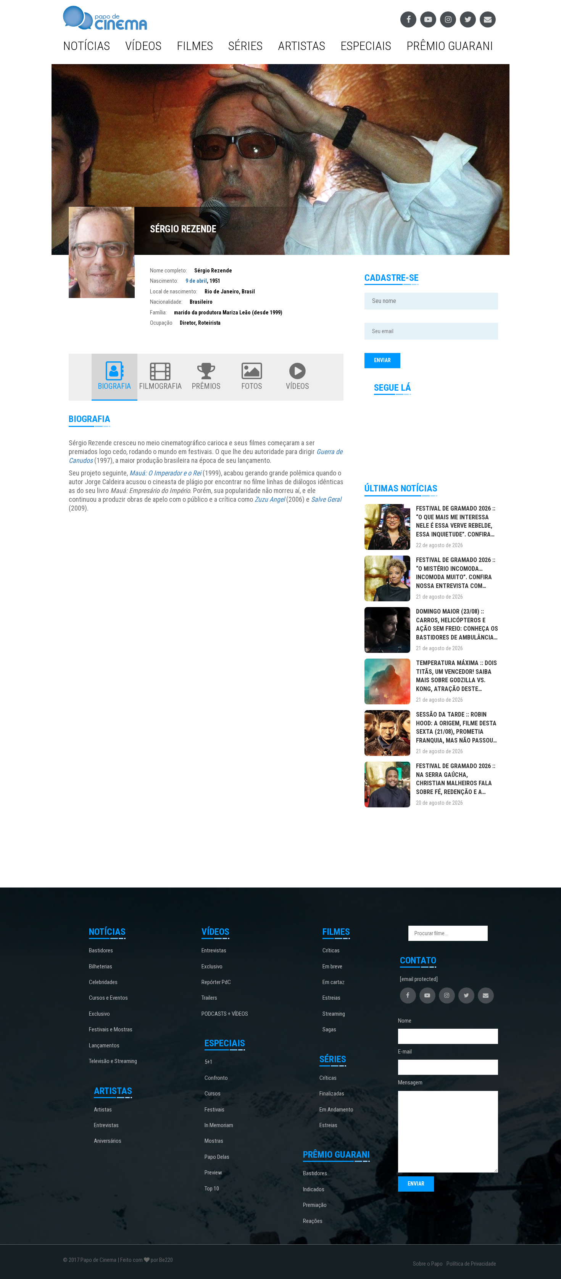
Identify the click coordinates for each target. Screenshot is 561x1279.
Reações (312, 1221)
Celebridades (103, 982)
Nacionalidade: (166, 301)
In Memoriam (219, 1125)
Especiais (365, 46)
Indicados (313, 1189)
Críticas (331, 950)
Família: (158, 312)
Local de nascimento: (173, 291)
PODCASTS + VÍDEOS (225, 1013)
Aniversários (107, 1140)
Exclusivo (99, 1013)
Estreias (331, 997)
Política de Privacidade (471, 1263)
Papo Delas (217, 1156)
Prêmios (206, 386)
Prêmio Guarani (449, 46)
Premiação (315, 1205)
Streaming (333, 1013)
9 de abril (196, 281)
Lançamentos (104, 1045)
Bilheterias (100, 966)
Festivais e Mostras (110, 1029)
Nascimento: (164, 280)
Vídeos (143, 46)
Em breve (332, 966)
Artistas (301, 46)
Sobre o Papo (428, 1263)
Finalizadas (331, 1093)
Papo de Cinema (98, 1259)
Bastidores (101, 950)
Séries (245, 46)
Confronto (216, 1077)
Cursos (213, 1093)
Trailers (209, 997)
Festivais (214, 1109)
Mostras (214, 1140)
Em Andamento (336, 1109)
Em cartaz (333, 982)
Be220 (166, 1259)
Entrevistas (106, 1125)
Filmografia (160, 386)
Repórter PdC (216, 982)
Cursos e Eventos (108, 997)
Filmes (195, 46)
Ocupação (161, 322)
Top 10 (212, 1188)
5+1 (209, 1061)
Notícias (86, 46)
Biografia (114, 386)
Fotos (251, 386)
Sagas (329, 1029)
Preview (213, 1172)
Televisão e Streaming (113, 1061)
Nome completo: (168, 270)
